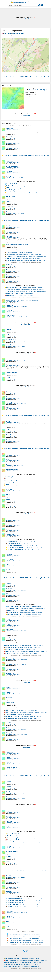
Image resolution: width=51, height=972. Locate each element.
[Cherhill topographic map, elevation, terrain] (3, 227)
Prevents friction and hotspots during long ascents (29, 192)
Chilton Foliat (9, 663)
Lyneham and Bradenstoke (13, 738)
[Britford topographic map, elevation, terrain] (3, 669)
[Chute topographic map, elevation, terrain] (3, 928)
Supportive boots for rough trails (25, 252)
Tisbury (8, 499)
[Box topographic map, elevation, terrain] (3, 465)
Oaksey (8, 459)
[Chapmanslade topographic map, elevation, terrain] (3, 530)
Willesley (27, 316)
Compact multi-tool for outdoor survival (28, 653)
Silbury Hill (9, 733)
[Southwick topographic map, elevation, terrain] (3, 590)
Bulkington (9, 310)
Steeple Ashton (10, 702)
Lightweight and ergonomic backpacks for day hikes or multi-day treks (32, 478)
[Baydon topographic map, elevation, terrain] (3, 863)
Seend (7, 334)
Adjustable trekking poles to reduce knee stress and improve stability (31, 186)
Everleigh (8, 876)
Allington (8, 270)
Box (7, 464)
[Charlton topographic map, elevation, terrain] (3, 882)
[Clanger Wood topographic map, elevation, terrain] (3, 213)
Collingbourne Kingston (12, 166)
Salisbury (8, 364)
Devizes (8, 377)
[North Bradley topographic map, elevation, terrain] (3, 600)
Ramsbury (9, 697)
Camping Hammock (12, 254)
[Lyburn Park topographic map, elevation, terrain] (3, 346)
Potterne (8, 176)
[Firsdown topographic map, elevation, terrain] (3, 203)
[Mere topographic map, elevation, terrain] (3, 923)
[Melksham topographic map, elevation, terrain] (3, 143)
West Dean (9, 264)
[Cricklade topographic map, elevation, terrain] (3, 694)
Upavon (8, 564)
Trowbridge (9, 402)
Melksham (9, 142)
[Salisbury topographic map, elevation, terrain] (3, 367)
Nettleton (8, 231)
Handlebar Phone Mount (12, 716)
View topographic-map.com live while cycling (31, 716)
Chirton (8, 429)
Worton (8, 757)
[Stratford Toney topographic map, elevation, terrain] (3, 198)
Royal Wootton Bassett (12, 851)
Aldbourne (9, 489)
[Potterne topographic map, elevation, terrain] (3, 178)
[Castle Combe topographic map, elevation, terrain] (3, 393)
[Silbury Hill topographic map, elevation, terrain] (3, 734)
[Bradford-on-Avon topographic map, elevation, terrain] (3, 455)
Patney (8, 619)
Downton (8, 722)
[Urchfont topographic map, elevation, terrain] (3, 525)
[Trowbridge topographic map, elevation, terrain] (3, 403)
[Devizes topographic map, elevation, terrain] (3, 379)
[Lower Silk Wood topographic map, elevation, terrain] (3, 317)
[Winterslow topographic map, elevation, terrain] (3, 822)
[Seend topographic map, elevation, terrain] (3, 336)
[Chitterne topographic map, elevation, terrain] (3, 817)
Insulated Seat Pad (13, 842)
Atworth (8, 781)
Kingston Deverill (10, 886)
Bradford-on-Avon (11, 454)
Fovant (8, 440)
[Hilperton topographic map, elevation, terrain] (3, 625)
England (14, 129)
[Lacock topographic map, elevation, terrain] (3, 639)
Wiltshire (18, 129)
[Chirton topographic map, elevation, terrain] (3, 431)
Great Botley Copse (11, 339)
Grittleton (9, 891)
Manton (22, 793)
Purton (8, 569)
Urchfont (8, 524)
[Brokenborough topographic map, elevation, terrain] (3, 659)
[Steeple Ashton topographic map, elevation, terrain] (3, 704)
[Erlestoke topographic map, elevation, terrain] (3, 595)
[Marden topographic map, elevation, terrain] (3, 496)
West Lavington (10, 534)
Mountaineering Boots (13, 260)
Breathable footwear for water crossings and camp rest (32, 190)
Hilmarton (9, 359)
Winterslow (9, 821)
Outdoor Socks (10, 258)
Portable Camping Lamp (15, 549)
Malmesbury (9, 128)
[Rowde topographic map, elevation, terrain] (3, 827)
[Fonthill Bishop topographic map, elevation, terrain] (3, 208)
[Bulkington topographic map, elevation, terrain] (3, 312)
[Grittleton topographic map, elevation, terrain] (3, 892)
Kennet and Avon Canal (12, 469)
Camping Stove (10, 649)
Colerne (8, 421)
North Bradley (10, 599)
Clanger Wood (9, 212)
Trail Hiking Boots (11, 252)
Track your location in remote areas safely (24, 295)
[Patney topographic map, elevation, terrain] (3, 620)
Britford (8, 668)
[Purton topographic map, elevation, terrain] (3, 571)
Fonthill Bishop (10, 206)
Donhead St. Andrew (11, 767)
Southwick (9, 588)
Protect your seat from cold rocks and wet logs (30, 842)
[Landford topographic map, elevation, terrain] (3, 331)
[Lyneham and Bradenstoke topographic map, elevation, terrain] (3, 739)
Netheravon (9, 519)
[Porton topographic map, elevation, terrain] (13, 98)
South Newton (10, 280)
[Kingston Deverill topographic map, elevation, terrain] (3, 887)
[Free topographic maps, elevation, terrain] (2, 33)
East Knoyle (9, 136)
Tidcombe (23, 341)
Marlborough (9, 629)
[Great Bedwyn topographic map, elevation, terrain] (3, 674)
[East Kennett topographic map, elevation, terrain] (3, 172)
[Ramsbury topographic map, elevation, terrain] (3, 699)
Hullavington (9, 161)
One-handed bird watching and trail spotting (28, 481)
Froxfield (8, 797)
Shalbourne (9, 728)
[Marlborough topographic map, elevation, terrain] (3, 632)
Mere (7, 921)
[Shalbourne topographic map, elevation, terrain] (3, 729)
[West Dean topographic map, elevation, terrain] (3, 266)
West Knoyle (9, 752)
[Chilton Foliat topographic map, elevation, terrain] (3, 664)
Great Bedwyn (10, 673)
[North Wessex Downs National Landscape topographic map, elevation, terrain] (3, 246)
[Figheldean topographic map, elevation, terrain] (3, 555)
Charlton (8, 881)
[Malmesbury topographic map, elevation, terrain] (3, 131)
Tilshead (8, 434)
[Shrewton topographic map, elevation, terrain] (3, 764)
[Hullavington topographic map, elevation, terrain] (3, 162)
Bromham (8, 786)
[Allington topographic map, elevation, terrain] (3, 271)
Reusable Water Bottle (13, 184)
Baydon (8, 861)
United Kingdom (9, 129)
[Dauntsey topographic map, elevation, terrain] (3, 848)
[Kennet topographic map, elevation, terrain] (3, 793)
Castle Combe (9, 391)
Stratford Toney (10, 196)
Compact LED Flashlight (13, 287)
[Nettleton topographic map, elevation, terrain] (3, 232)
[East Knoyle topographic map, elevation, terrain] (3, 138)
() (36, 90)
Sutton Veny (9, 559)
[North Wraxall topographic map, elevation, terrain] (3, 912)
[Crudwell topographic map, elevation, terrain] (3, 585)
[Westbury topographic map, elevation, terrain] (3, 688)
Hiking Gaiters (10, 188)
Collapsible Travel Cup (13, 293)
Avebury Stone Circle (11, 372)
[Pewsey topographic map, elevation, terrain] (3, 148)
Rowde (8, 826)
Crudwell (8, 583)
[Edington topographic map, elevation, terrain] (3, 812)
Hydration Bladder (13, 904)
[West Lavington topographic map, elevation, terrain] (3, 535)
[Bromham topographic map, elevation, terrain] (3, 788)
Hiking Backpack (10, 479)
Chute (7, 926)
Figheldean (9, 554)
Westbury (8, 687)
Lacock (8, 637)
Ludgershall (9, 916)
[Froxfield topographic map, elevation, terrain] (3, 798)
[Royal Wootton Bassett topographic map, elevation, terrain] (3, 853)
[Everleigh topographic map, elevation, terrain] (3, 877)
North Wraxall (9, 911)
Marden (8, 494)
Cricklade (8, 692)
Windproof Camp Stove (13, 289)
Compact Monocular (11, 481)
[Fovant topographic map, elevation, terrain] (3, 441)
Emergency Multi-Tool (12, 653)
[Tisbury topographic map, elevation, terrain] (3, 501)
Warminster (9, 236)
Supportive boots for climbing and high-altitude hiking (33, 260)
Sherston (23, 316)
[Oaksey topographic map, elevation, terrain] (3, 460)
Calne (7, 504)
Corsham (8, 275)
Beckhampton (24, 373)
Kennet (8, 791)
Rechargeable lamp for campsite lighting (32, 549)
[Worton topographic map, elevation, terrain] (3, 758)
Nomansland (23, 346)
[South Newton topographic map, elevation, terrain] (3, 281)
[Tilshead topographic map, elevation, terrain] (3, 436)
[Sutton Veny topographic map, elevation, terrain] (3, 561)
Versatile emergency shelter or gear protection (29, 938)
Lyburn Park (9, 345)
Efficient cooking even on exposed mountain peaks (32, 289)
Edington (8, 811)
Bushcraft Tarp (13, 938)
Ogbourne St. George (11, 407)
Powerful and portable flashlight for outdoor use (32, 287)
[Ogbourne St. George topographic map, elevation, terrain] (3, 408)
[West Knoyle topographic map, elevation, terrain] (3, 753)
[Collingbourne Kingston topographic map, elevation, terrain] (3, 167)
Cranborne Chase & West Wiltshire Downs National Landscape (22, 300)
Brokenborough (10, 658)
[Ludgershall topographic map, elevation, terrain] (3, 918)
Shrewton (8, 762)
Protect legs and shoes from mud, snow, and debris (27, 188)
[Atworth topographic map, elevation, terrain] (3, 783)
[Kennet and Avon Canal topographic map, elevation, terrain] (3, 470)
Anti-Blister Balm (11, 192)
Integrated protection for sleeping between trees (30, 254)
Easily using (26, 76)
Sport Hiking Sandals (12, 190)
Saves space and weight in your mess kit (29, 293)
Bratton (22, 213)
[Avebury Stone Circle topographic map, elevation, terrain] (3, 374)
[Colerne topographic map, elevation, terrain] (3, 424)
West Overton (9, 305)
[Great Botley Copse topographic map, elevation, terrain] (3, 341)
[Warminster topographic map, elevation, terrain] (3, 239)
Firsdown (8, 201)
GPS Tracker (10, 295)
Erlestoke (8, 594)
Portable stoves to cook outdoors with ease (25, 649)
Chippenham (9, 397)
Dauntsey (8, 846)
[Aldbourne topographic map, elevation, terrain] (3, 491)
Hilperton (8, 624)
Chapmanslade (10, 529)
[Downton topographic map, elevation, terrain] (3, 724)
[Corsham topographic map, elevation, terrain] (3, 276)
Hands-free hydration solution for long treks (30, 904)
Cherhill (8, 226)
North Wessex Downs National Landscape (17, 244)
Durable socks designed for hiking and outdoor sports (28, 258)
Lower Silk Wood (10, 315)
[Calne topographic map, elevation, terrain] (3, 506)
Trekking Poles (10, 186)
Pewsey (8, 147)
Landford (8, 329)
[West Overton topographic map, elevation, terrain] (3, 306)
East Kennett (9, 171)
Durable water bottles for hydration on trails (30, 184)
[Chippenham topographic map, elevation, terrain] (3, 398)
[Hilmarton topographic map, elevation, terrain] (3, 360)
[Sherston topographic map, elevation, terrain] (3, 858)
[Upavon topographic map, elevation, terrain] (3, 566)
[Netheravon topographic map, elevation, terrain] (3, 520)
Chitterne (8, 816)
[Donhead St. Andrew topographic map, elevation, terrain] (3, 769)
